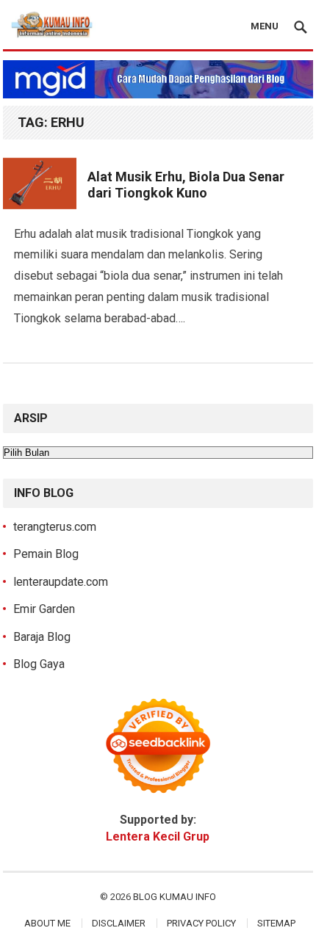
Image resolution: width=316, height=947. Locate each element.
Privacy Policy (201, 923)
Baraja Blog (42, 637)
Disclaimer (119, 923)
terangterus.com (54, 527)
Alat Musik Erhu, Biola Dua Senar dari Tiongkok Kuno (185, 185)
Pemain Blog (46, 554)
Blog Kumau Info (174, 896)
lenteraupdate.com (60, 582)
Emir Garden (44, 609)
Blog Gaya (39, 664)
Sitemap (276, 923)
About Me (47, 923)
